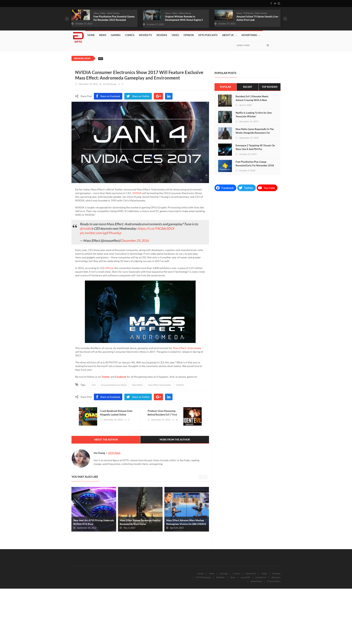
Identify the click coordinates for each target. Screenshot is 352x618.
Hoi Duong (111, 84)
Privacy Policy (273, 581)
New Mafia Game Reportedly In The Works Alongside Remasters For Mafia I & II (255, 133)
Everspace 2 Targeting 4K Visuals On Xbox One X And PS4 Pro (255, 147)
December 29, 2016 (135, 240)
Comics (129, 35)
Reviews (162, 35)
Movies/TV (145, 35)
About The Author (106, 439)
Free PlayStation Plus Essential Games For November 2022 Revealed (114, 18)
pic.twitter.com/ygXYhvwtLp (100, 233)
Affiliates (220, 577)
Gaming (115, 35)
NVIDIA (137, 193)
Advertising (249, 35)
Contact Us (260, 577)
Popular (225, 86)
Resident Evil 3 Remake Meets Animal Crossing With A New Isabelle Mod (252, 100)
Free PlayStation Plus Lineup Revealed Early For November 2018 (255, 163)
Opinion (189, 35)
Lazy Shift (245, 577)
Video (103, 13)
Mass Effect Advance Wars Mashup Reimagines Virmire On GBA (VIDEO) (186, 522)
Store (232, 577)
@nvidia (85, 228)
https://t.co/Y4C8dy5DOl (155, 228)
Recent (247, 86)
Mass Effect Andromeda (159, 385)
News (96, 13)
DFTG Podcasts (207, 35)
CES (94, 385)
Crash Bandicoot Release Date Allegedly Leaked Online (116, 412)
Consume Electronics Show (114, 385)
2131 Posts (114, 452)
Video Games (113, 13)
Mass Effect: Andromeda (187, 348)
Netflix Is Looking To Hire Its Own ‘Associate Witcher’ (254, 114)
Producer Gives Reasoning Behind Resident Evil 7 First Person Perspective (162, 414)
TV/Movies (248, 13)
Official (109, 268)
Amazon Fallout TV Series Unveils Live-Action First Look (257, 18)
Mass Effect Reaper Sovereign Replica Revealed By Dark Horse (140, 522)
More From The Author (175, 439)
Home (91, 35)
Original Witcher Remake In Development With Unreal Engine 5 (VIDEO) (184, 20)
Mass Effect (137, 385)
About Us (228, 35)
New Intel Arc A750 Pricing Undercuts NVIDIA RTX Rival (93, 522)
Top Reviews (269, 86)
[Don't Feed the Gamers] (78, 35)
